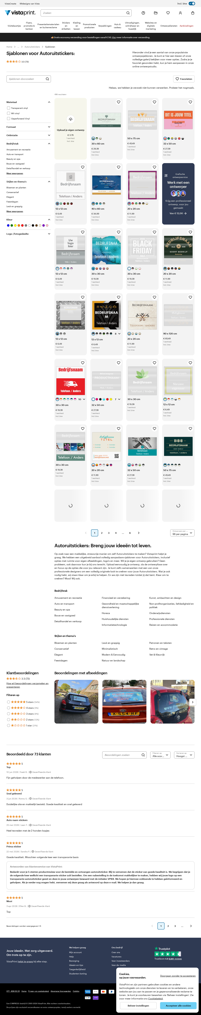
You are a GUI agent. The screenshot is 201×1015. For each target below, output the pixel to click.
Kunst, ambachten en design (165, 597)
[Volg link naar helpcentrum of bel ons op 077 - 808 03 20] (143, 12)
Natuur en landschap (113, 660)
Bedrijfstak (12, 143)
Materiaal (11, 102)
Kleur (9, 219)
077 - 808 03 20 (13, 991)
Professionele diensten (162, 619)
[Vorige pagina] (85, 532)
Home (9, 46)
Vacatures (116, 956)
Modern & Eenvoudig (113, 654)
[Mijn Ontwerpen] (155, 12)
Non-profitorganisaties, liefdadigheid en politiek (171, 605)
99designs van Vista (30, 3)
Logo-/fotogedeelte (17, 233)
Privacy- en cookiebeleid (38, 991)
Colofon (76, 991)
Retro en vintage (158, 648)
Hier (114, 37)
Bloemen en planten (65, 642)
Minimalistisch (110, 648)
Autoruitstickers (32, 46)
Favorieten (186, 78)
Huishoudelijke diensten (115, 619)
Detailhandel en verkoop (68, 621)
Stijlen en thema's (16, 181)
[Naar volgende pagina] (191, 925)
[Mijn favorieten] (168, 12)
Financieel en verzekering (116, 597)
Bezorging (74, 961)
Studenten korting (78, 973)
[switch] (186, 3)
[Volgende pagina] (138, 532)
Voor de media (119, 965)
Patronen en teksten (160, 642)
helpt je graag (25, 961)
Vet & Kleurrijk (157, 654)
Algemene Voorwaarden (61, 991)
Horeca (106, 613)
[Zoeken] (128, 13)
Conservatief (61, 648)
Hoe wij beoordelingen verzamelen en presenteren (27, 685)
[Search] (143, 755)
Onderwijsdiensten (159, 613)
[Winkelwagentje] (192, 12)
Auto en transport (64, 603)
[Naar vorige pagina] (152, 925)
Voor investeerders (121, 961)
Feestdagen (61, 660)
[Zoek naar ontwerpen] (47, 79)
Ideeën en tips (76, 965)
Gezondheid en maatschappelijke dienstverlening (120, 605)
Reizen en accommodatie (163, 624)
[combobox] (84, 13)
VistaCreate (10, 3)
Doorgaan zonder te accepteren (178, 975)
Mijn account (75, 952)
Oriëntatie (12, 135)
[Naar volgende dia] (192, 702)
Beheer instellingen (138, 1005)
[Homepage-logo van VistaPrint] (20, 12)
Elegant (58, 654)
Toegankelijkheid (77, 969)
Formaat (11, 126)
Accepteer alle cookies (178, 1005)
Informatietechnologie (114, 624)
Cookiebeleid (155, 998)
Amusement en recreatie (68, 597)
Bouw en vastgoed (64, 615)
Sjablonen (50, 46)
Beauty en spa (62, 609)
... (18, 47)
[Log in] (180, 12)
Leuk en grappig (111, 642)
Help (71, 956)
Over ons (116, 952)
